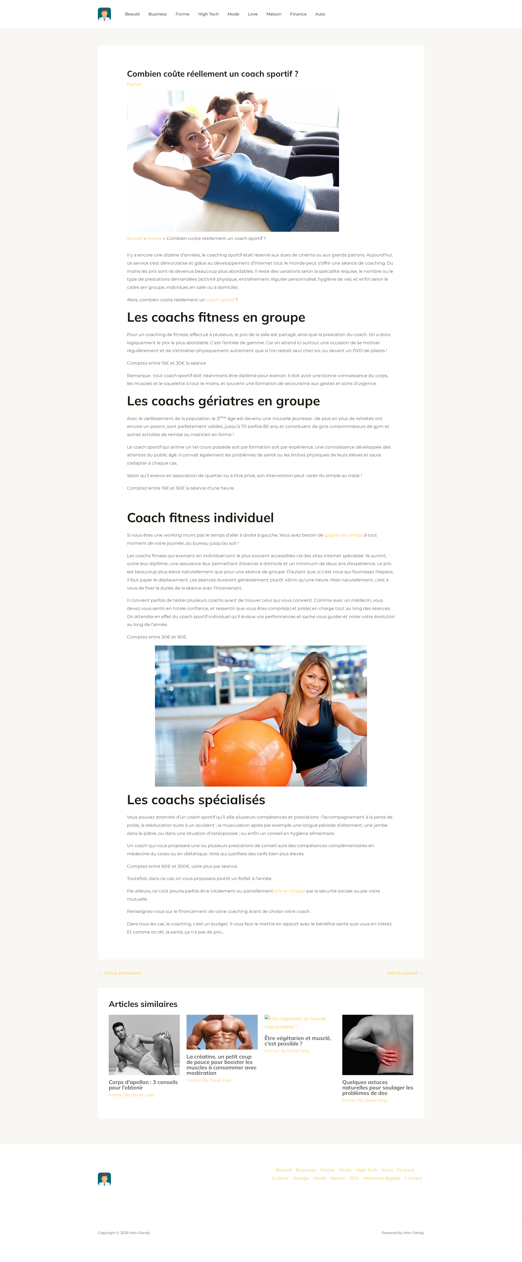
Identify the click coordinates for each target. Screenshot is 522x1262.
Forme (134, 84)
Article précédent (120, 973)
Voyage (301, 1178)
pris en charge (289, 891)
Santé (319, 1178)
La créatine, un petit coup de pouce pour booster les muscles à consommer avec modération (222, 1064)
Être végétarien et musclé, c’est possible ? (298, 1041)
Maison (338, 1178)
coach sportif (220, 299)
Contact (413, 1178)
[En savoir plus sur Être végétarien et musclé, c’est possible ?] (300, 1022)
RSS (354, 1178)
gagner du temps (344, 535)
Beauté (284, 1170)
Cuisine (280, 1178)
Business (306, 1170)
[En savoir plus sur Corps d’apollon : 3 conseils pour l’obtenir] (144, 1044)
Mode (345, 1170)
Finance (405, 1170)
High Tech (367, 1170)
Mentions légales (381, 1178)
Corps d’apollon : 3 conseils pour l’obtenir (143, 1085)
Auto (387, 1170)
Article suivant (405, 973)
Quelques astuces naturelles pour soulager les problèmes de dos (377, 1087)
